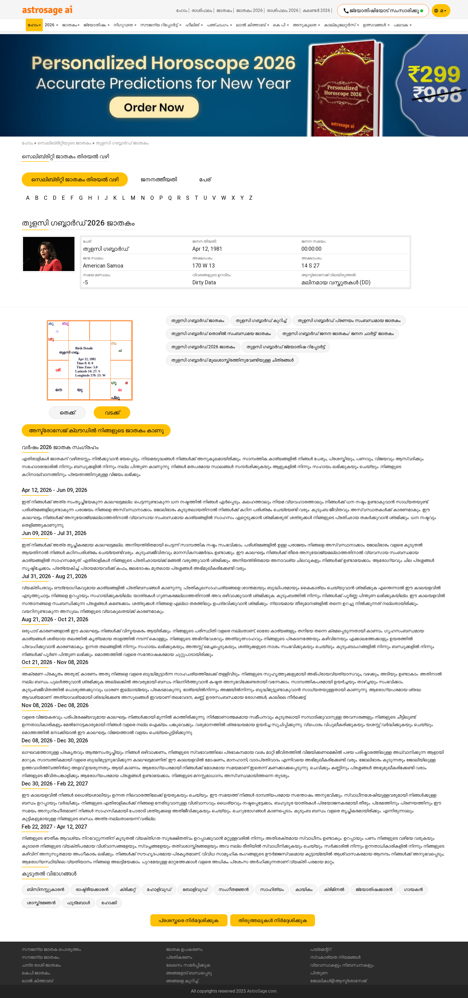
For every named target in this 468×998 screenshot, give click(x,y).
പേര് (204, 179)
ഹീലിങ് (192, 24)
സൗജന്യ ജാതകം (40, 957)
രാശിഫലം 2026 (282, 10)
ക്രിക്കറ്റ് (127, 889)
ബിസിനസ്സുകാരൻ (45, 889)
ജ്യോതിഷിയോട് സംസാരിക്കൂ (381, 11)
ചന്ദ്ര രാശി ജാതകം (41, 965)
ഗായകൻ (413, 889)
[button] (35, 85)
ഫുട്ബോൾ (78, 902)
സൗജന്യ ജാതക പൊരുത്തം (51, 949)
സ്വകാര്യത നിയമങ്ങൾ (335, 957)
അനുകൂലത (305, 24)
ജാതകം (224, 10)
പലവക (401, 24)
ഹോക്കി (109, 902)
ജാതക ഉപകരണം (184, 949)
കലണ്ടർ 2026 (316, 10)
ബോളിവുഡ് (195, 889)
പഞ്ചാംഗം (218, 24)
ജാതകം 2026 (249, 10)
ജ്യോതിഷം (95, 24)
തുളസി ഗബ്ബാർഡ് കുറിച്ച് (261, 320)
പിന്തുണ (318, 973)
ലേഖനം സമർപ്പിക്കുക (188, 965)
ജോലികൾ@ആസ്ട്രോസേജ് (338, 980)
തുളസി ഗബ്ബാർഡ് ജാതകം (197, 320)
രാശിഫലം (201, 10)
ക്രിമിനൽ (334, 889)
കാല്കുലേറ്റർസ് (340, 24)
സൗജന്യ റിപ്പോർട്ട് (159, 24)
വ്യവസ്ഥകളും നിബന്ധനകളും (342, 965)
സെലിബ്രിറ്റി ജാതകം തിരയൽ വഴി (74, 179)
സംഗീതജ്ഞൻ (234, 889)
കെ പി (279, 24)
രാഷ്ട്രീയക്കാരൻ (92, 889)
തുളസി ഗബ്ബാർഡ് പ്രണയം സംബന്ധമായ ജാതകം (349, 320)
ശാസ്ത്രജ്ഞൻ (41, 902)
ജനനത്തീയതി (159, 179)
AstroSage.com (262, 991)
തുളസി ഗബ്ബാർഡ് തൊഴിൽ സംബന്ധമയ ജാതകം (221, 333)
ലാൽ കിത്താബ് (251, 24)
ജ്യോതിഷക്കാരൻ (374, 889)
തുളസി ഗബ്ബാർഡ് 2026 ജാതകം (203, 346)
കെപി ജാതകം (36, 973)
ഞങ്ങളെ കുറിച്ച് (182, 980)
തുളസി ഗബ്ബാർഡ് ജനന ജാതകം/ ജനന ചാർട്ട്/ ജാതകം (338, 333)
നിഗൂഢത (123, 24)
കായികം (304, 889)
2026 (50, 24)
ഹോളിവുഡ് (159, 889)
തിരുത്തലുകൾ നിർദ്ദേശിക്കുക (272, 920)
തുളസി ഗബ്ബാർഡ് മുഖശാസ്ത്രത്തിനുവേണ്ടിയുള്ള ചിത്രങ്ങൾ (232, 360)
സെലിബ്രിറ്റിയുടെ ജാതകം (64, 143)
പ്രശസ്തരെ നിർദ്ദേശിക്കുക (188, 920)
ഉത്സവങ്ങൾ (375, 24)
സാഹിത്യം (272, 889)
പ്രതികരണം (179, 957)
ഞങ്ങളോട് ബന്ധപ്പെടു (189, 973)
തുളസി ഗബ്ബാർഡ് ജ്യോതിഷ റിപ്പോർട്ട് (285, 346)
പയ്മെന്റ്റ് (320, 949)
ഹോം (181, 10)
